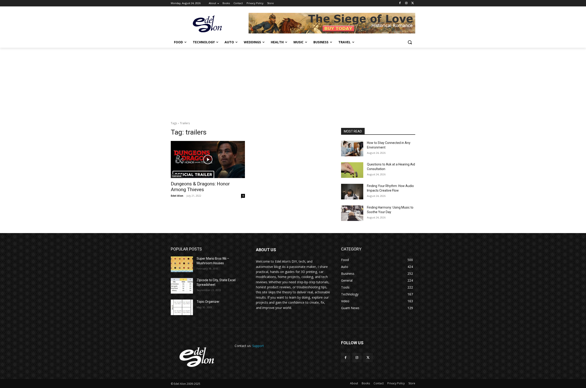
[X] (412, 3)
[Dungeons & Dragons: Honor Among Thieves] (208, 159)
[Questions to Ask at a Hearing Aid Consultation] (352, 170)
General (176, 176)
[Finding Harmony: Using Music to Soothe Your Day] (352, 213)
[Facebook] (400, 3)
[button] (409, 42)
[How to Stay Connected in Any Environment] (352, 148)
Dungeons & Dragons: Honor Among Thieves (200, 186)
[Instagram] (406, 3)
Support (258, 346)
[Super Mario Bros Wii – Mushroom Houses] (182, 264)
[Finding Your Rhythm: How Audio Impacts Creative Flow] (352, 191)
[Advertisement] (293, 82)
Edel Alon (177, 195)
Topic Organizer (208, 301)
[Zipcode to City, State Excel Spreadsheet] (182, 286)
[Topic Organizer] (182, 307)
